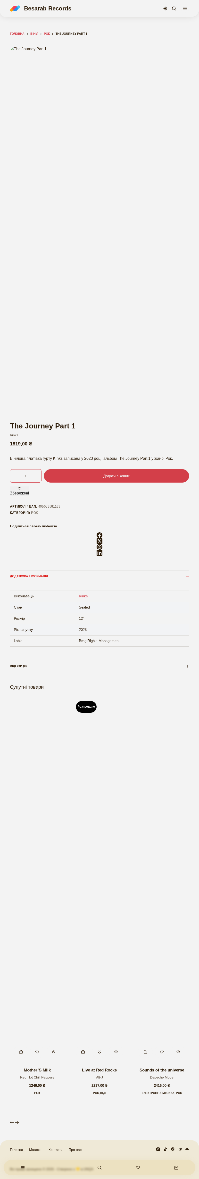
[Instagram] (158, 1149)
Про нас (75, 1150)
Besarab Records (47, 8)
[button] (21, 1052)
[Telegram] (180, 1149)
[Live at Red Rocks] (99, 879)
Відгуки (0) (18, 666)
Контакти (56, 1150)
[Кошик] (176, 1168)
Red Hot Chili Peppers (37, 1077)
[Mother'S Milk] (37, 879)
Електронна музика (158, 1093)
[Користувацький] (22, 1168)
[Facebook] (99, 535)
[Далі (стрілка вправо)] (190, 589)
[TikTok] (165, 1149)
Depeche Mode (162, 1077)
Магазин (35, 1150)
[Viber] (172, 1149)
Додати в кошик (116, 476)
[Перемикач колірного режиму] (165, 8)
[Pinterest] (99, 547)
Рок (34, 513)
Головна (16, 1150)
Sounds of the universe (162, 1070)
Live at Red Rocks (99, 1070)
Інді (103, 1093)
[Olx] (187, 1149)
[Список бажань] (138, 1168)
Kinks (14, 435)
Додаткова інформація (29, 576)
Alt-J (99, 1077)
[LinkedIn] (99, 553)
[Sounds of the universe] (161, 879)
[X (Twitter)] (99, 541)
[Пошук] (174, 8)
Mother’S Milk (37, 1070)
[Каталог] (185, 8)
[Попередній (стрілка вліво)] (8, 589)
